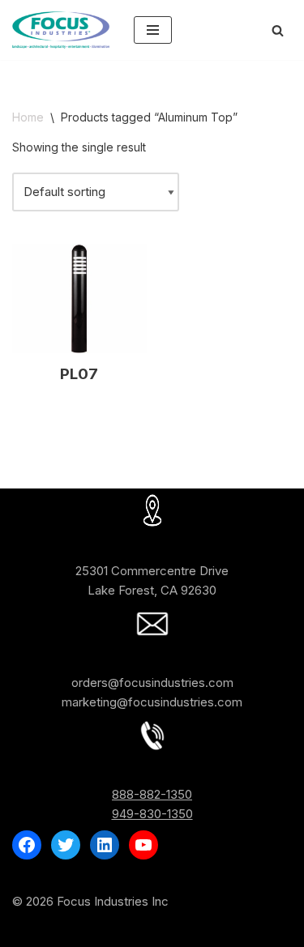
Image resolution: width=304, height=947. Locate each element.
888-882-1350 (152, 794)
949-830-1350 (152, 813)
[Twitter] (65, 845)
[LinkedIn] (104, 845)
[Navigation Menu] (153, 30)
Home (28, 117)
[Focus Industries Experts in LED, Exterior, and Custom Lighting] (60, 30)
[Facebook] (26, 845)
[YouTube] (143, 845)
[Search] (278, 30)
